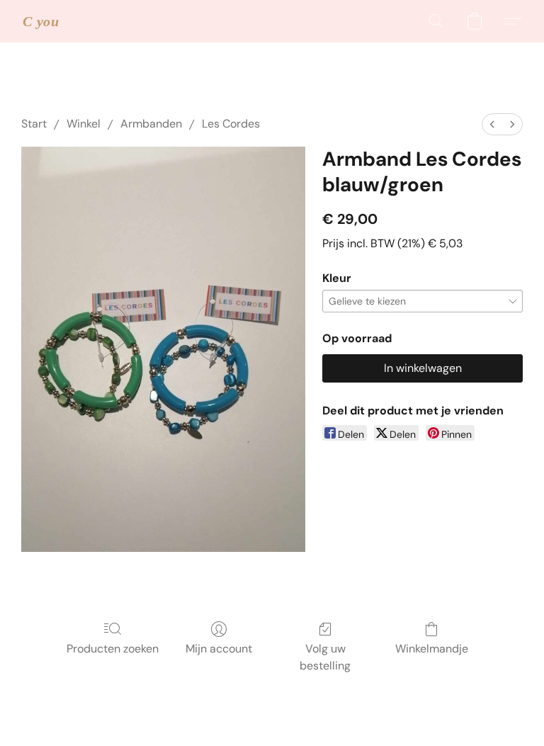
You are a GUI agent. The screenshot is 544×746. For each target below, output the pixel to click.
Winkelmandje (431, 648)
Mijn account (219, 648)
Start (34, 123)
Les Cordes (231, 123)
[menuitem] (492, 124)
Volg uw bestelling (325, 657)
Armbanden (151, 123)
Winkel (84, 123)
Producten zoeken (113, 648)
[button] (41, 21)
